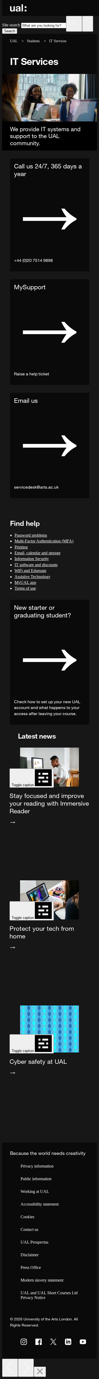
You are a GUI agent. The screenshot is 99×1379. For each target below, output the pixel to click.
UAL (13, 41)
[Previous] (10, 1368)
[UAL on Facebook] (38, 1342)
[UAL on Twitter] (53, 1342)
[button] (74, 24)
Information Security (32, 558)
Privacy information (37, 1166)
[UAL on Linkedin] (68, 1342)
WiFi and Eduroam (30, 570)
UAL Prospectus (34, 1242)
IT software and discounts (36, 565)
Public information (36, 1179)
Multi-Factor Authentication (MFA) (44, 541)
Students (33, 41)
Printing (21, 547)
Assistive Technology (32, 576)
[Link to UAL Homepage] (18, 8)
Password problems (31, 535)
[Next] (26, 1368)
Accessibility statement (40, 1204)
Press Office (31, 1267)
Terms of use (25, 588)
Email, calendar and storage (37, 553)
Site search (11, 25)
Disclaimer (30, 1255)
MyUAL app (25, 582)
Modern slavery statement (42, 1280)
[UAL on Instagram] (24, 1342)
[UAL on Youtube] (83, 1342)
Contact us (29, 1229)
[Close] (40, 1372)
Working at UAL (35, 1191)
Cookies (27, 1217)
